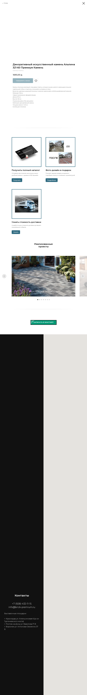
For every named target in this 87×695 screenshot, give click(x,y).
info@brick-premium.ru (21, 607)
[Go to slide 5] (45, 299)
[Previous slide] (4, 276)
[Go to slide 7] (49, 299)
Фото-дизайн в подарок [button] (58, 170)
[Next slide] (83, 276)
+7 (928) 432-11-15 (22, 603)
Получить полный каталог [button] (26, 170)
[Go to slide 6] (47, 299)
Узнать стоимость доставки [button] (26, 222)
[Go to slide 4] (43, 299)
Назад (6, 3)
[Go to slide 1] (37, 299)
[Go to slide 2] (39, 299)
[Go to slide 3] (41, 299)
